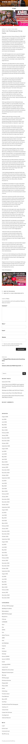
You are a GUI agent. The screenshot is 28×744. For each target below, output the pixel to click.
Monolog (4, 675)
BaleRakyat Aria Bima (7, 608)
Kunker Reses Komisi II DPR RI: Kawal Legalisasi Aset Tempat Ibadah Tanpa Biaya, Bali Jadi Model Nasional (13, 386)
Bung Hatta (7, 293)
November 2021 (5, 565)
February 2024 (5, 494)
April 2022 (4, 552)
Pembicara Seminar (6, 680)
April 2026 (4, 427)
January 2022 (5, 560)
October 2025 (5, 443)
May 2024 (4, 486)
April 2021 (4, 584)
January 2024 (5, 496)
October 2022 (5, 536)
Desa (3, 624)
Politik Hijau (4, 691)
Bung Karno (4, 616)
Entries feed (5, 728)
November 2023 (6, 502)
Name (3, 323)
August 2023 (5, 509)
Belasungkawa (5, 611)
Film (3, 632)
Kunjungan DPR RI (6, 664)
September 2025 (6, 446)
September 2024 (6, 478)
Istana (3, 648)
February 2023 (5, 525)
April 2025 (4, 459)
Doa (3, 627)
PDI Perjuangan (5, 677)
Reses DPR (4, 699)
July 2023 (4, 512)
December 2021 (5, 563)
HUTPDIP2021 (5, 643)
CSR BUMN (4, 621)
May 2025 (4, 456)
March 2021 (4, 587)
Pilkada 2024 (5, 683)
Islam (12, 293)
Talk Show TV (5, 707)
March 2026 (5, 430)
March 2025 (5, 462)
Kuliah (3, 661)
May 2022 (4, 549)
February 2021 (5, 589)
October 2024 (5, 475)
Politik (3, 688)
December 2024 (6, 470)
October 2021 (5, 568)
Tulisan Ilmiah (5, 709)
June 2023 (4, 515)
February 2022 (5, 557)
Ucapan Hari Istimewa (7, 712)
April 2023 (4, 520)
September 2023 (6, 507)
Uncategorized (5, 715)
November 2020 (6, 597)
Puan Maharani (5, 696)
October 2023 (5, 504)
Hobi (3, 640)
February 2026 (5, 432)
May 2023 (4, 517)
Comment (4, 305)
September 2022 (6, 539)
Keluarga (4, 653)
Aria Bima (14, 29)
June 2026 (4, 422)
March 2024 (5, 491)
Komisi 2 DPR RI (5, 656)
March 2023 (5, 523)
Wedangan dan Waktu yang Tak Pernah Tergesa (13, 390)
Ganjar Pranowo (5, 635)
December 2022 (5, 531)
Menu (14, 8)
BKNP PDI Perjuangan (9, 291)
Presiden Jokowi (5, 693)
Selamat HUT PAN (6, 381)
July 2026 (4, 419)
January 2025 (5, 467)
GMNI (3, 637)
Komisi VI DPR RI (6, 659)
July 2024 (4, 480)
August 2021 (5, 573)
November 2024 (6, 472)
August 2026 (5, 416)
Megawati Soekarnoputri (7, 672)
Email (3, 330)
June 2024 (4, 483)
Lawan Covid (5, 667)
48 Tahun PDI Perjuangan (8, 605)
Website (4, 337)
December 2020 (6, 595)
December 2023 (6, 499)
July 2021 (4, 576)
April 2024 (4, 488)
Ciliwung (4, 619)
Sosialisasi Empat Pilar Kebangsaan (10, 704)
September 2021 (6, 571)
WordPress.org (5, 733)
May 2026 (4, 424)
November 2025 (6, 440)
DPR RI (3, 629)
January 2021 (5, 592)
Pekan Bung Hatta (19, 293)
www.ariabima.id (11, 2)
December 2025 (6, 438)
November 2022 (5, 534)
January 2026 (5, 435)
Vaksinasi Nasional (6, 717)
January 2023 (5, 528)
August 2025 (5, 448)
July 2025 (4, 451)
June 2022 (4, 547)
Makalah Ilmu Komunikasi (8, 669)
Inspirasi (4, 645)
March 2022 (4, 555)
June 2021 (4, 579)
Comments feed (6, 731)
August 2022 (5, 541)
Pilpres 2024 (5, 685)
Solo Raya (4, 701)
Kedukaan (4, 651)
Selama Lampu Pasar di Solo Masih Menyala (12, 393)
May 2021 (4, 581)
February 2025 (5, 464)
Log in (3, 725)
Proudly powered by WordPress (8, 740)
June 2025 (4, 454)
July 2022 (4, 544)
